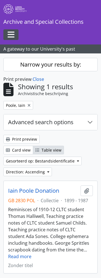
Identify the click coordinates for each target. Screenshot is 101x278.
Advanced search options (41, 122)
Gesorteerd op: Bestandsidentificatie (41, 161)
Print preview (24, 139)
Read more (19, 256)
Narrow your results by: (50, 64)
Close (38, 79)
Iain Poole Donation (33, 190)
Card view (21, 150)
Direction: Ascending (26, 172)
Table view (50, 150)
